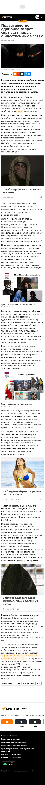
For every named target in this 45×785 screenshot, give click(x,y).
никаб (38, 684)
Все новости (7, 715)
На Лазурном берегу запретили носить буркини (22, 493)
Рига (17, 715)
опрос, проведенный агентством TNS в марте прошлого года (20, 657)
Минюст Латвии (28, 684)
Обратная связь (15, 754)
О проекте (5, 736)
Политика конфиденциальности (13, 742)
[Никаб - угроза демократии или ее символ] (22, 170)
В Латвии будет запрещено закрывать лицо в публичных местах (20, 600)
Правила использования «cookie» (14, 745)
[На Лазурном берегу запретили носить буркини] (22, 473)
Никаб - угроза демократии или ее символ (22, 191)
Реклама (4, 754)
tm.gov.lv (10, 307)
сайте (20, 111)
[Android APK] (8, 764)
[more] (41, 197)
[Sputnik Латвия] (7, 18)
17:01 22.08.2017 (7, 41)
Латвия (18, 684)
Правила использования (10, 739)
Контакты (14, 736)
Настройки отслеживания (11, 757)
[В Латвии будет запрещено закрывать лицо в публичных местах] (22, 579)
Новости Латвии (7, 684)
